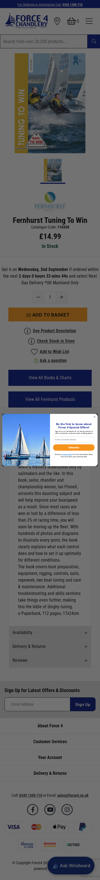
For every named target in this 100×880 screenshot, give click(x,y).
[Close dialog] (94, 417)
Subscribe (74, 447)
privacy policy (67, 454)
